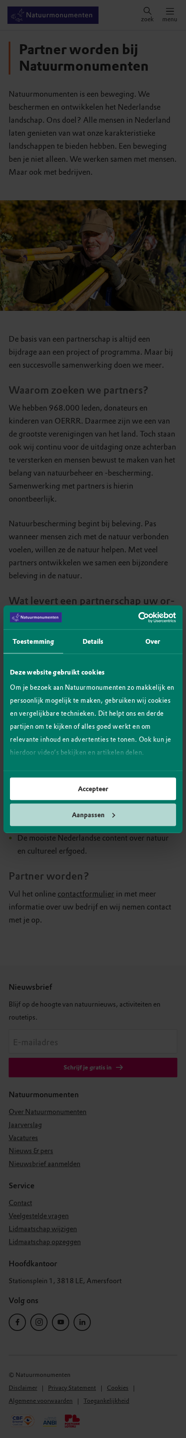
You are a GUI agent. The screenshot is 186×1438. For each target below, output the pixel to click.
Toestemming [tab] (33, 642)
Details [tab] (93, 642)
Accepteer (93, 789)
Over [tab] (152, 642)
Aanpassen (88, 814)
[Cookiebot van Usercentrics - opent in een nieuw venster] (138, 617)
